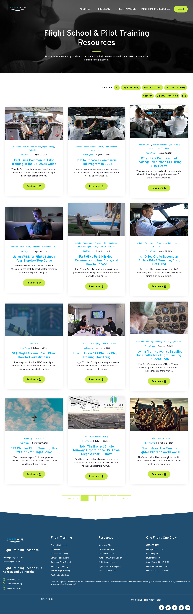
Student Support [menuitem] (153, 558)
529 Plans (34, 343)
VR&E (54, 246)
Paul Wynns (25, 154)
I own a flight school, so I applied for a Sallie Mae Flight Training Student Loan (159, 355)
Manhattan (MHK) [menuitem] (14, 583)
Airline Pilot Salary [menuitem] (106, 553)
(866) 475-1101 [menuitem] (152, 545)
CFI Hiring (165, 148)
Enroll (181, 8)
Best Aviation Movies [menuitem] (107, 570)
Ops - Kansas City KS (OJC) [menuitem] (157, 562)
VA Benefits (46, 246)
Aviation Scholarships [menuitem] (60, 575)
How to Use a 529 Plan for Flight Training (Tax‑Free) (96, 355)
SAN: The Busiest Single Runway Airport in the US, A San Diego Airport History (96, 450)
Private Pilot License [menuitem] (59, 545)
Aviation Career (152, 87)
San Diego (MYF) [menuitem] (13, 588)
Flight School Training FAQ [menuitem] (109, 566)
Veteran (147, 95)
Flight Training (130, 87)
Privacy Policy (47, 599)
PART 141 (102, 246)
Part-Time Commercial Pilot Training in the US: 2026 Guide (34, 162)
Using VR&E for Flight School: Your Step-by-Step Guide (34, 259)
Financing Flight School (87, 246)
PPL (184, 95)
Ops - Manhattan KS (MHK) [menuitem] (157, 566)
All (116, 87)
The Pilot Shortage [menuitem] (106, 549)
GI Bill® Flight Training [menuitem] (60, 570)
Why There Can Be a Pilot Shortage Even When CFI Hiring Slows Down (159, 162)
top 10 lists (152, 438)
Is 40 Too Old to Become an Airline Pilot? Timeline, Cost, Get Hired (159, 260)
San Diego (113, 243)
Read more (32, 186)
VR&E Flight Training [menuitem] (59, 566)
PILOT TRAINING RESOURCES (155, 8)
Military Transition (167, 95)
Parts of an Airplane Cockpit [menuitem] (110, 558)
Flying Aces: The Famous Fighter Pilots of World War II (159, 450)
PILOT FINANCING (127, 8)
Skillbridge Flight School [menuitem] (61, 562)
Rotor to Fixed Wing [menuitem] (59, 553)
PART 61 (111, 246)
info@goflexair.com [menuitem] (154, 549)
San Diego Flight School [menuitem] (13, 557)
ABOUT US (85, 8)
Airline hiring (34, 150)
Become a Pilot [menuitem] (105, 545)
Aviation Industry (176, 87)
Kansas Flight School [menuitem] (11, 561)
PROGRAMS (104, 8)
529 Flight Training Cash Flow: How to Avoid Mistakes (34, 355)
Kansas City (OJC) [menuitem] (13, 579)
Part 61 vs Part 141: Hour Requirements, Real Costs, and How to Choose (96, 260)
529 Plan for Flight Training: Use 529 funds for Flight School (34, 450)
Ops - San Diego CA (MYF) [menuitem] (157, 570)
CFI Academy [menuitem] (56, 549)
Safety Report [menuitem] (152, 553)
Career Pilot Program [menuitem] (60, 558)
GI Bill (21, 246)
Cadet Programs (96, 243)
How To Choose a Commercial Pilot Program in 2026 (96, 162)
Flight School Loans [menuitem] (106, 562)
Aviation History (101, 436)
